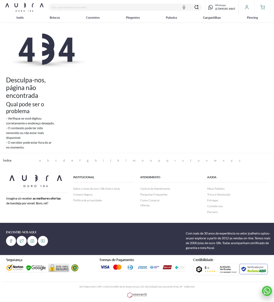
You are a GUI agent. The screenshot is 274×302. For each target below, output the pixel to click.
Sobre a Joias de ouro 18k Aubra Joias (96, 188)
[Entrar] (247, 7)
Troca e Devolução (218, 194)
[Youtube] (43, 241)
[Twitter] (22, 241)
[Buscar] (196, 7)
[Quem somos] (35, 180)
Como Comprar (150, 200)
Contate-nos (215, 206)
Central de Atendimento (155, 188)
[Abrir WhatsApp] (267, 291)
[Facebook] (11, 241)
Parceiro (212, 212)
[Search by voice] (184, 7)
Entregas (212, 200)
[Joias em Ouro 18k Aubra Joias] (24, 7)
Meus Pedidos (216, 188)
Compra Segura (82, 194)
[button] (263, 7)
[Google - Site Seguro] (36, 268)
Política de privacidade (87, 200)
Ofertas (145, 205)
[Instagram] (32, 241)
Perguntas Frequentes (153, 194)
